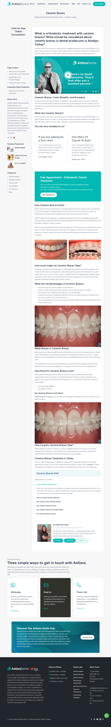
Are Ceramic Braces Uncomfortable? (50, 510)
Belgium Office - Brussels (58, 678)
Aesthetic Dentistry (80, 686)
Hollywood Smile (14, 180)
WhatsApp (70, 540)
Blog (73, 4)
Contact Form (87, 637)
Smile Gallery (13, 186)
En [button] (90, 4)
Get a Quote (99, 4)
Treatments (41, 4)
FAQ (78, 4)
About (32, 4)
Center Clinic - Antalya (58, 671)
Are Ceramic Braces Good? (47, 506)
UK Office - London (56, 681)
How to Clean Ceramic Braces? (48, 498)
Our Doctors (13, 189)
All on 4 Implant (20, 163)
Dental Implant (20, 148)
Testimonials (64, 4)
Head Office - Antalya (57, 675)
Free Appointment (49, 195)
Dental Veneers (14, 177)
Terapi (48, 719)
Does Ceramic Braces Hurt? (47, 484)
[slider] (59, 91)
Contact (85, 4)
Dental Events (53, 4)
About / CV (83, 540)
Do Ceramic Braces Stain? (46, 514)
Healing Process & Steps (17, 83)
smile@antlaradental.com (98, 688)
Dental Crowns (78, 677)
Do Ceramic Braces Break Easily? (49, 502)
